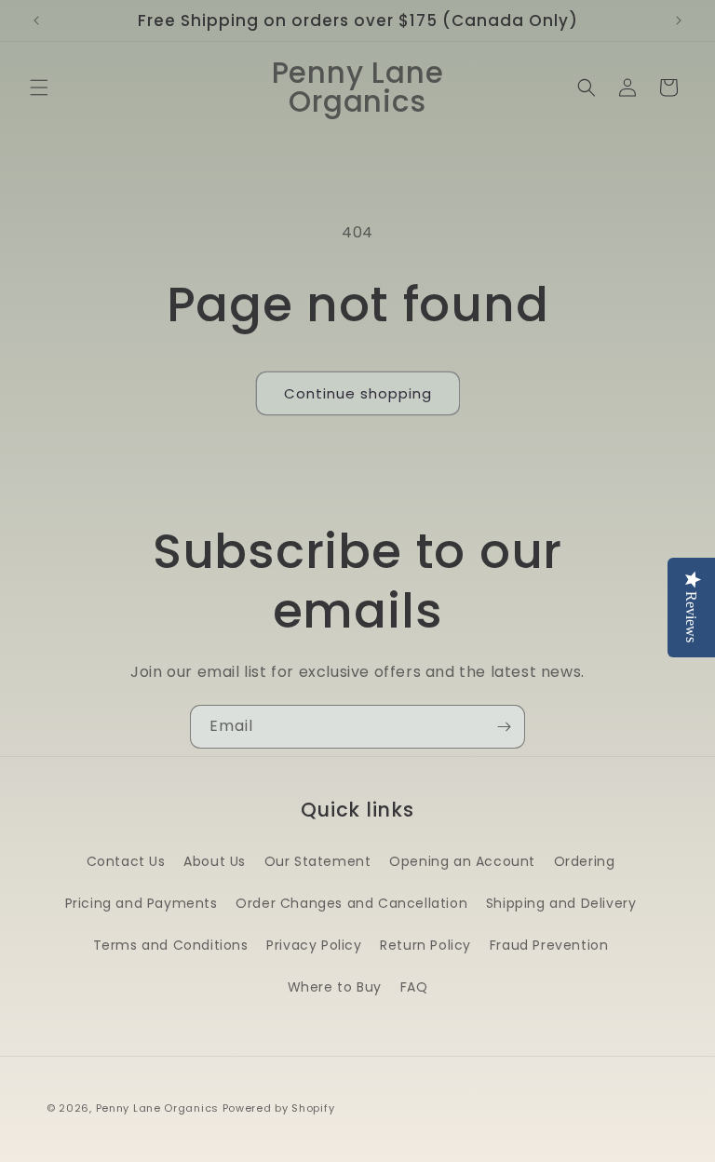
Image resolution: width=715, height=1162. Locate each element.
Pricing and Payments (141, 903)
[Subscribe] (503, 727)
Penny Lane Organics (157, 1108)
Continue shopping (358, 393)
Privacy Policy (313, 945)
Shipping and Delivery (561, 903)
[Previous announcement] (36, 20)
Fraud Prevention (549, 945)
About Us (214, 861)
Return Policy (425, 945)
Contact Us (126, 861)
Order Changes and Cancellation (351, 903)
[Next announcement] (678, 20)
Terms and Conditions (171, 945)
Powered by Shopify (279, 1108)
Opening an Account (462, 861)
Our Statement (317, 861)
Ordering (584, 861)
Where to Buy (335, 987)
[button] (39, 87)
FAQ (414, 987)
